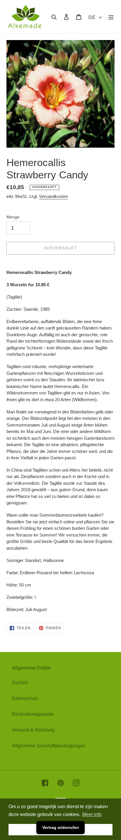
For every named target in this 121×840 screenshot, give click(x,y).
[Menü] (111, 16)
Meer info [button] (92, 814)
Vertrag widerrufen (60, 827)
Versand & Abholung (33, 729)
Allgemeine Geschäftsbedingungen (48, 745)
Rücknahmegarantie (33, 714)
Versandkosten (53, 196)
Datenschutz (25, 698)
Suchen (20, 682)
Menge (12, 217)
